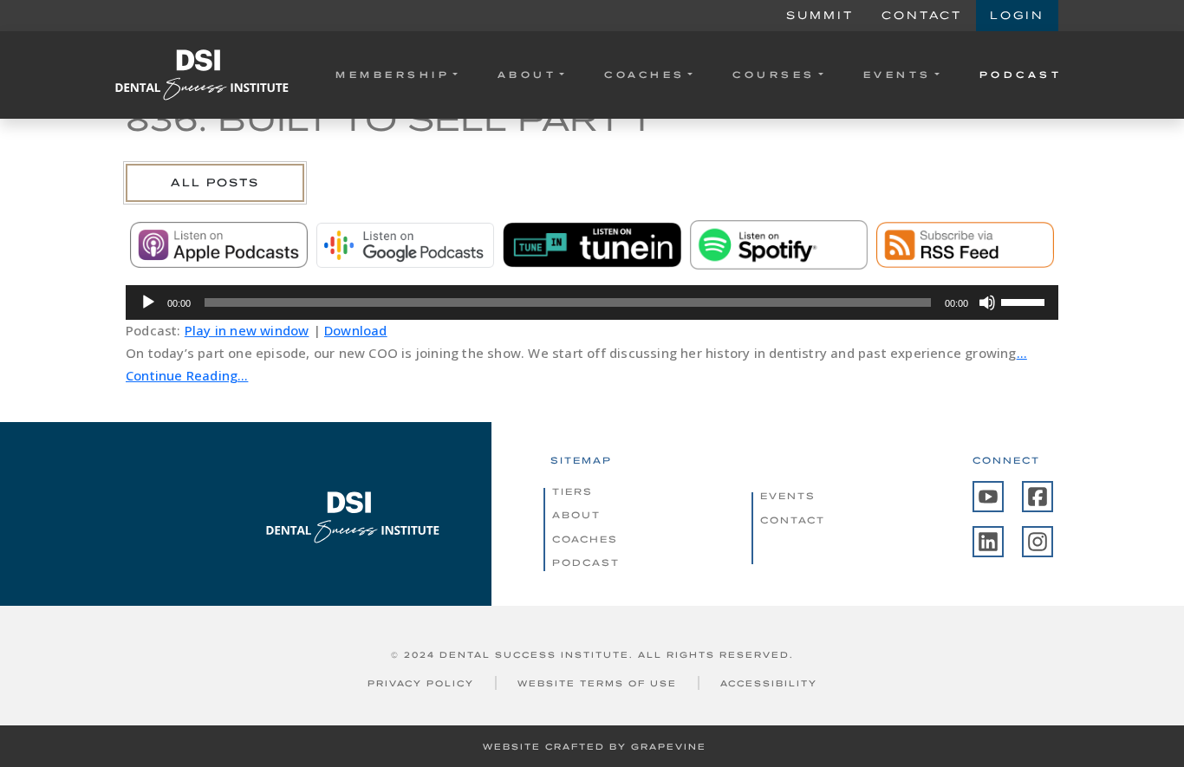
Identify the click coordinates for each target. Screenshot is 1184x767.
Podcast (1021, 74)
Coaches (645, 74)
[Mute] (987, 302)
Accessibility (768, 683)
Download (355, 330)
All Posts (215, 182)
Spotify (779, 245)
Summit (820, 15)
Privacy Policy (421, 683)
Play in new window (247, 330)
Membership (392, 74)
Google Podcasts (405, 245)
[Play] (148, 302)
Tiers (572, 491)
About (527, 74)
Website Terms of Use (597, 683)
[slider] (1025, 300)
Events (897, 74)
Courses (774, 74)
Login (1017, 15)
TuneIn (591, 245)
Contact (921, 15)
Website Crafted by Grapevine (594, 746)
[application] (592, 302)
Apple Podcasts (219, 245)
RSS (965, 245)
